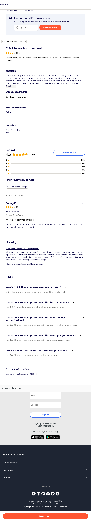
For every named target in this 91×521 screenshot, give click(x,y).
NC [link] (21, 11)
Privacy (31, 502)
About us (7, 477)
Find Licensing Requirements (30, 260)
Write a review (69, 152)
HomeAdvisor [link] (11, 11)
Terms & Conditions (60, 507)
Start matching (50, 27)
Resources (8, 470)
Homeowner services (13, 454)
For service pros (10, 462)
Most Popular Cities (11, 388)
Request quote (45, 516)
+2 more (9, 60)
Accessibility (57, 502)
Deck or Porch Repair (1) (17, 187)
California (38, 502)
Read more (11, 86)
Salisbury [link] (29, 11)
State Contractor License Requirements (22, 249)
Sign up (45, 414)
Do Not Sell (47, 502)
